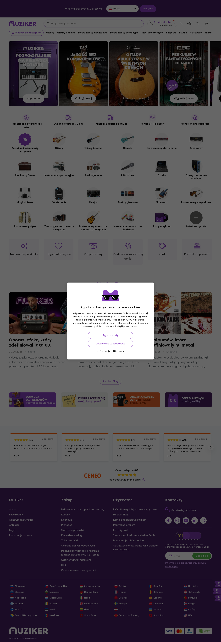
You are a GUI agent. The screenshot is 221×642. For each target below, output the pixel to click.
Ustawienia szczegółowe (110, 344)
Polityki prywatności (126, 326)
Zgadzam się (110, 335)
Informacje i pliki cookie (110, 351)
